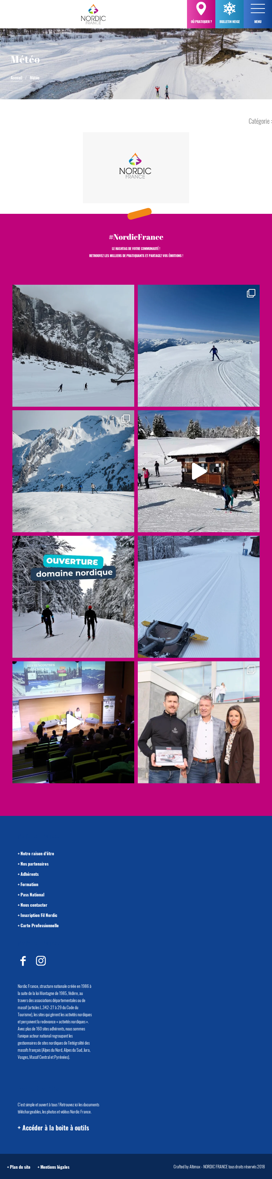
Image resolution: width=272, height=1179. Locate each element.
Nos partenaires (35, 864)
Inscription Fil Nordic (39, 915)
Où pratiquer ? (201, 21)
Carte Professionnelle (40, 925)
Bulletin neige (230, 21)
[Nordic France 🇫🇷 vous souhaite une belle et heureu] (73, 471)
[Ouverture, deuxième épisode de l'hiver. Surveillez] (73, 597)
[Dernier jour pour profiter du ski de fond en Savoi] (73, 346)
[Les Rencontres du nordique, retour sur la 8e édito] (73, 722)
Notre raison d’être (37, 853)
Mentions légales (54, 1167)
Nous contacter (34, 905)
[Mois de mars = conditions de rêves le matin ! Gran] (199, 346)
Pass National (32, 894)
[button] (258, 8)
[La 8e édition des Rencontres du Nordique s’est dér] (199, 722)
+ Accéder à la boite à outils (53, 1127)
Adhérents (30, 874)
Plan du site (20, 1167)
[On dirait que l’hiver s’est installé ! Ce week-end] (199, 471)
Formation (29, 884)
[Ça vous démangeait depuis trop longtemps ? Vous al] (199, 597)
